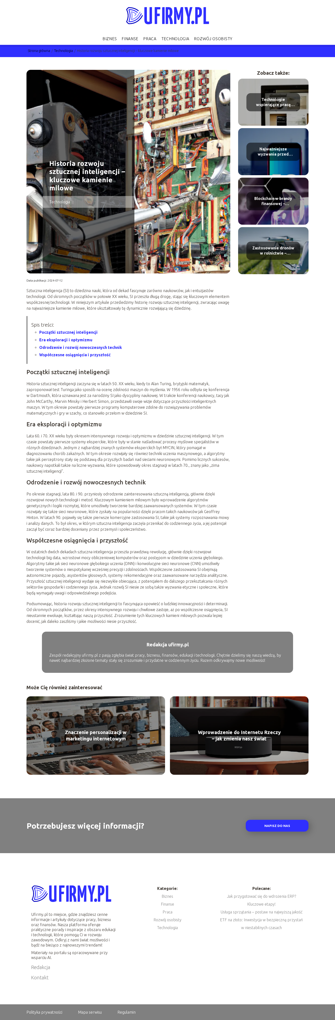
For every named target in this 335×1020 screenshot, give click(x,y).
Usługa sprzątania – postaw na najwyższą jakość (261, 912)
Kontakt (40, 977)
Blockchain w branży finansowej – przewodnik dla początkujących (273, 202)
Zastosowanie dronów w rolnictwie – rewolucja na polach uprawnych (273, 251)
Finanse (130, 39)
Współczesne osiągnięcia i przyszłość (75, 355)
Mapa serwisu (90, 1012)
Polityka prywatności (44, 1012)
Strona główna (39, 51)
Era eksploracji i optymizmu (65, 340)
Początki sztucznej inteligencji (68, 332)
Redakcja (40, 967)
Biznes (110, 39)
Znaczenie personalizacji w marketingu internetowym (96, 735)
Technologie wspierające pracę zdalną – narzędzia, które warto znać (273, 103)
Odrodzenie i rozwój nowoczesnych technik (80, 347)
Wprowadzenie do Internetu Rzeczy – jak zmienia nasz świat (239, 735)
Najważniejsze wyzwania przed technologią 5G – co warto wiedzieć (273, 152)
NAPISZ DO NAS (277, 826)
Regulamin (126, 1012)
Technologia (175, 39)
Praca (149, 39)
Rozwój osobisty (213, 39)
